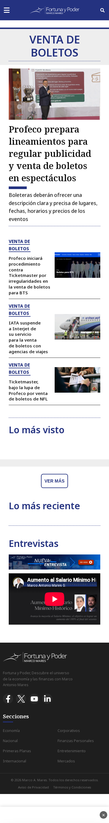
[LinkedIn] (47, 699)
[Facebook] (8, 699)
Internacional (14, 761)
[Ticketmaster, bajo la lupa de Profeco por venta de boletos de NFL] (78, 380)
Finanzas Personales (76, 740)
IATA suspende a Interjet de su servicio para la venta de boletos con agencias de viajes (28, 337)
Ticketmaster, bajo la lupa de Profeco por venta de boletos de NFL (28, 390)
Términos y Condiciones (72, 787)
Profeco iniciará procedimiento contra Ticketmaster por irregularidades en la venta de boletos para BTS (29, 275)
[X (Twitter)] (21, 699)
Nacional (10, 740)
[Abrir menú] (6, 10)
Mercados (66, 761)
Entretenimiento (72, 750)
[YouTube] (34, 699)
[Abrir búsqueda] (102, 10)
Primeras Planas (17, 750)
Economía (11, 730)
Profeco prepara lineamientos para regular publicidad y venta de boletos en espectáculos (50, 153)
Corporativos (69, 730)
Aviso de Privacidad (33, 787)
